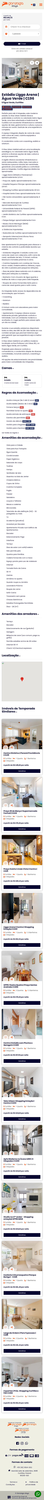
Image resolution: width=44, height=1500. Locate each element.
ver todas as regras (10, 433)
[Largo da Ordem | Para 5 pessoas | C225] (22, 1314)
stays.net (24, 1496)
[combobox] (25, 33)
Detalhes (22, 771)
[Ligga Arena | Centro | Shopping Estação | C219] (22, 908)
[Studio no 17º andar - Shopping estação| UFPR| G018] (22, 1198)
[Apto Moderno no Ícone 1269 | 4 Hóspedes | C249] (22, 1140)
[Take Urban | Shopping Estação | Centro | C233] (22, 1082)
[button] (3, 84)
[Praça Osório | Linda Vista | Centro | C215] (22, 850)
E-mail (23, 44)
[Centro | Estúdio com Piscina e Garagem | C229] (22, 1024)
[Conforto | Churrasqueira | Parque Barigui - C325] (22, 1256)
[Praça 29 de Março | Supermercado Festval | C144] (22, 792)
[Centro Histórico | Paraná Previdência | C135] (22, 734)
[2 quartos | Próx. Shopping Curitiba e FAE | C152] (22, 1372)
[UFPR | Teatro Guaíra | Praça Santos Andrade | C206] (22, 966)
